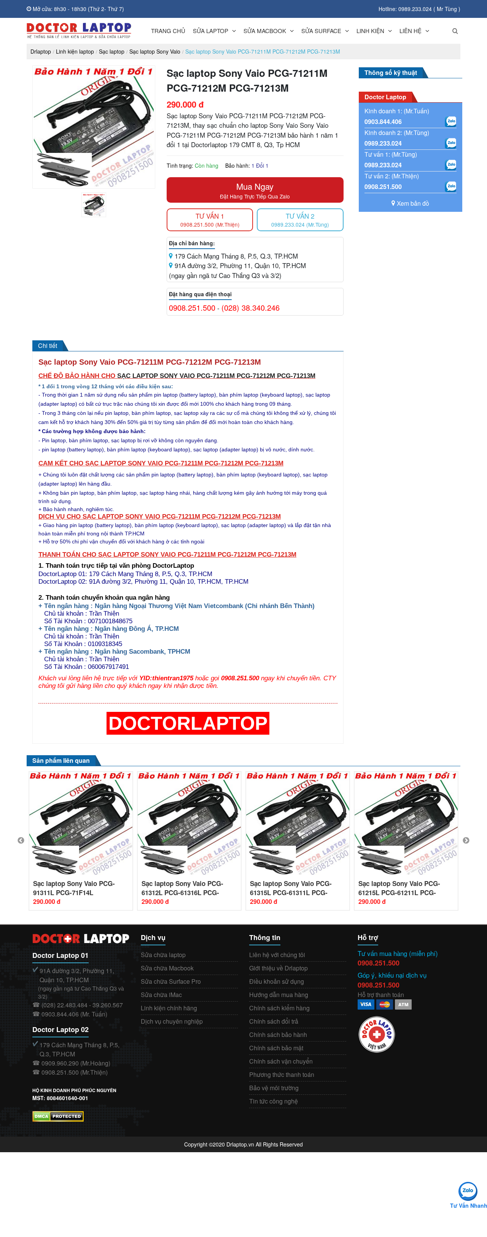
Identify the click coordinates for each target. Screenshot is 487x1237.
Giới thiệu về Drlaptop (278, 968)
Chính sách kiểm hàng (279, 1008)
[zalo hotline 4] (450, 187)
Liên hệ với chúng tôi (277, 954)
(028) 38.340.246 (250, 307)
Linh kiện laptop (75, 51)
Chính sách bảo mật (276, 1047)
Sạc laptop (111, 51)
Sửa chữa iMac (161, 994)
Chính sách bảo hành (278, 1034)
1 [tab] (99, 215)
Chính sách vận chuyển (281, 1061)
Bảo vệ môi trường (274, 1087)
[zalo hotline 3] (450, 165)
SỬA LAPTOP (210, 31)
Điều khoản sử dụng (276, 981)
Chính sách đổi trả (273, 1021)
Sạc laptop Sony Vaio (154, 51)
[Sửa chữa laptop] (79, 31)
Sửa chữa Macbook (167, 968)
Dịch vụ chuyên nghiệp (172, 1021)
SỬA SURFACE (321, 31)
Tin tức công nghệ (273, 1101)
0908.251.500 (192, 307)
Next (466, 841)
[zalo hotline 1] (450, 122)
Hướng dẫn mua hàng (278, 994)
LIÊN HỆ (410, 31)
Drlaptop (40, 51)
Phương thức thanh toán (281, 1074)
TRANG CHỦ (168, 31)
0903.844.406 (383, 121)
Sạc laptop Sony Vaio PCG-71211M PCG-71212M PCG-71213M (262, 51)
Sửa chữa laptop (163, 954)
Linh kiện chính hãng (169, 1008)
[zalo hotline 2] (450, 143)
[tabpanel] (93, 204)
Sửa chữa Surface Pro (171, 981)
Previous (21, 841)
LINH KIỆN (370, 31)
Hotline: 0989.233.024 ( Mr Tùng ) (419, 9)
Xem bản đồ (413, 203)
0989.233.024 (383, 143)
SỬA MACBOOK (265, 31)
